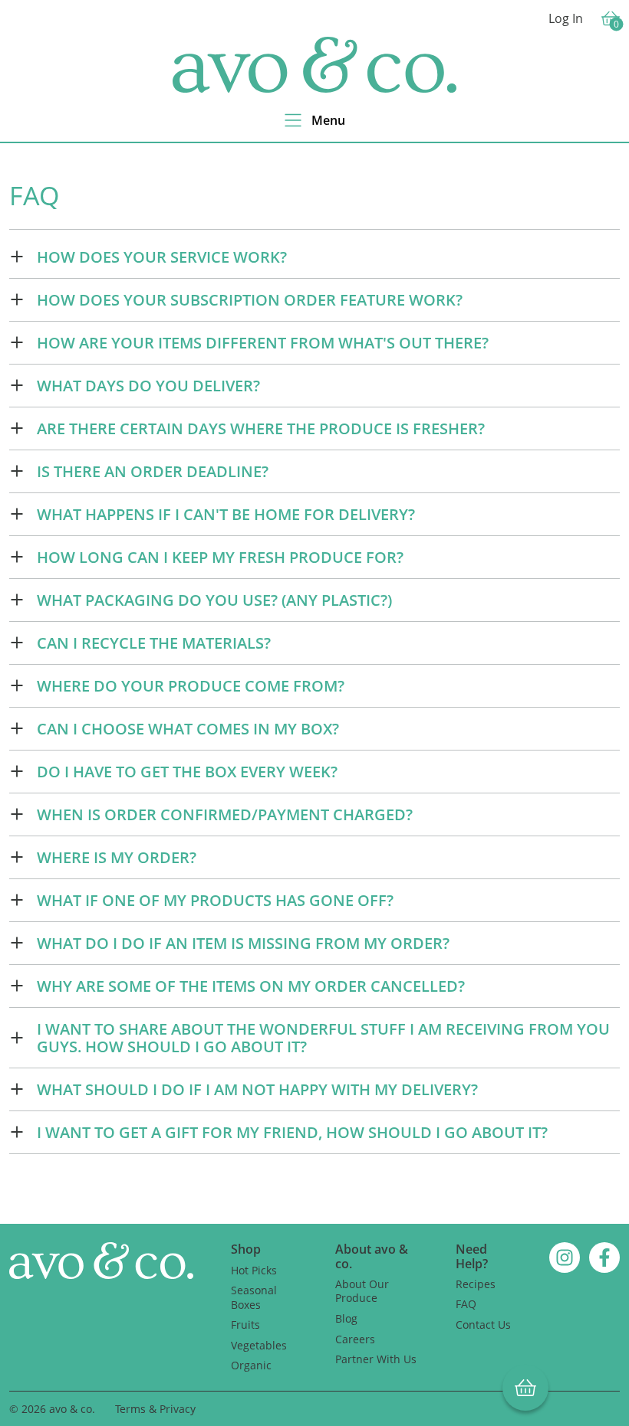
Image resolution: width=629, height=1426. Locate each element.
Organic (251, 1365)
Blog (346, 1318)
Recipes (476, 1284)
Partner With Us (376, 1359)
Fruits (245, 1324)
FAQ (466, 1304)
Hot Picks (254, 1270)
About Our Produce (362, 1291)
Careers (355, 1339)
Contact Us (483, 1324)
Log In (565, 18)
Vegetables (259, 1345)
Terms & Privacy (155, 1408)
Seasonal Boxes (254, 1297)
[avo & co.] (314, 65)
